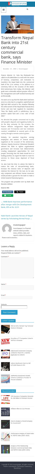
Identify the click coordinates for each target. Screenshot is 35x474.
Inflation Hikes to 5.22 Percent (20, 409)
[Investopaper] (17, 3)
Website (4, 304)
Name (3, 284)
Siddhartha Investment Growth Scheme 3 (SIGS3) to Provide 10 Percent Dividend (21, 378)
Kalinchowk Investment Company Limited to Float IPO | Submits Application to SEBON (21, 353)
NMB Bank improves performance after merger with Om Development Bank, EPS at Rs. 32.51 (16, 204)
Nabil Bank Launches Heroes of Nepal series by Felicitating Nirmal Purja (17, 217)
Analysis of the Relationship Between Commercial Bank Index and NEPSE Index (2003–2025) (21, 448)
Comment (5, 257)
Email (3, 295)
